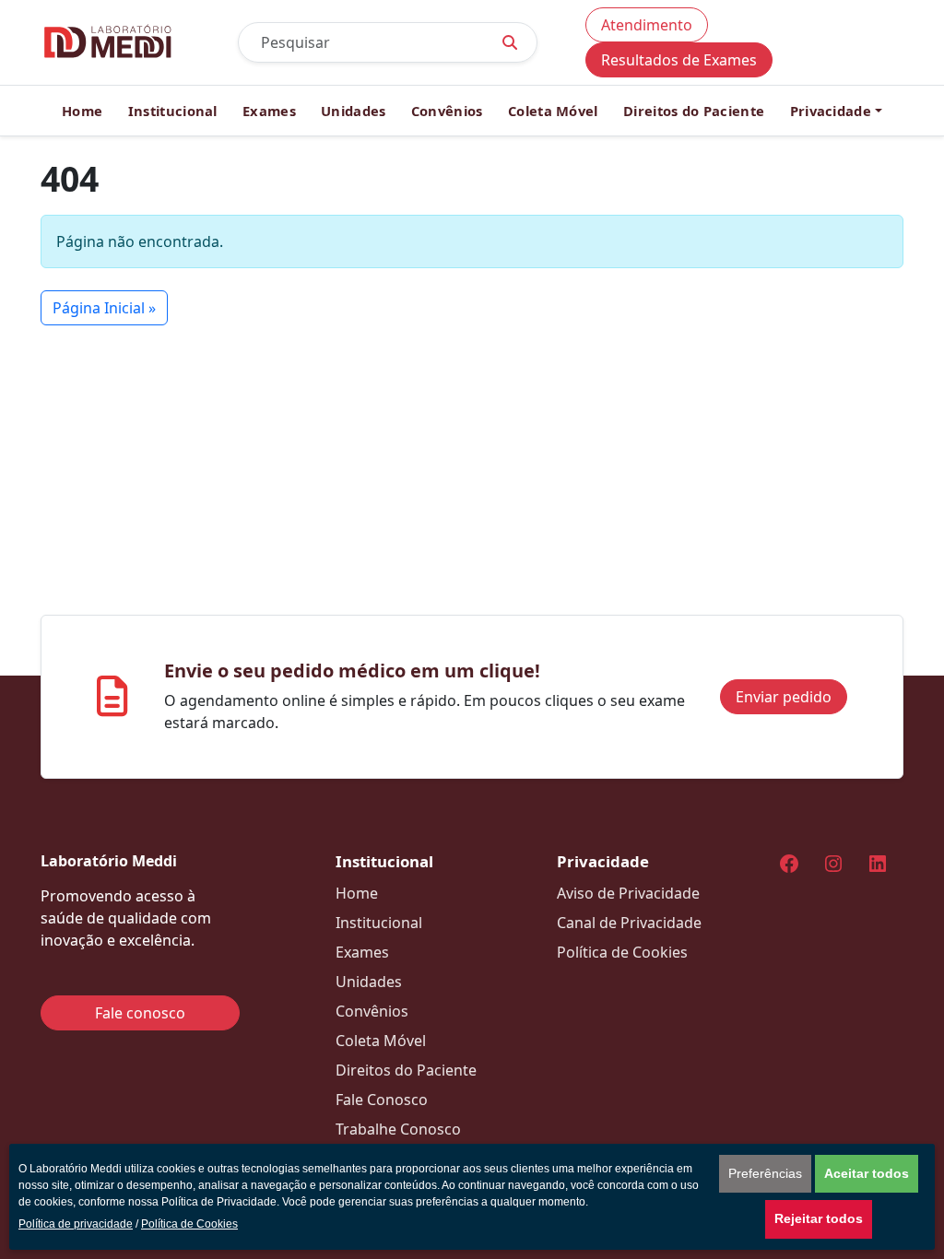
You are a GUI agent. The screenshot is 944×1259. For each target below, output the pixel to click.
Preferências (765, 1173)
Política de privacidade (75, 1224)
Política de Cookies (189, 1224)
